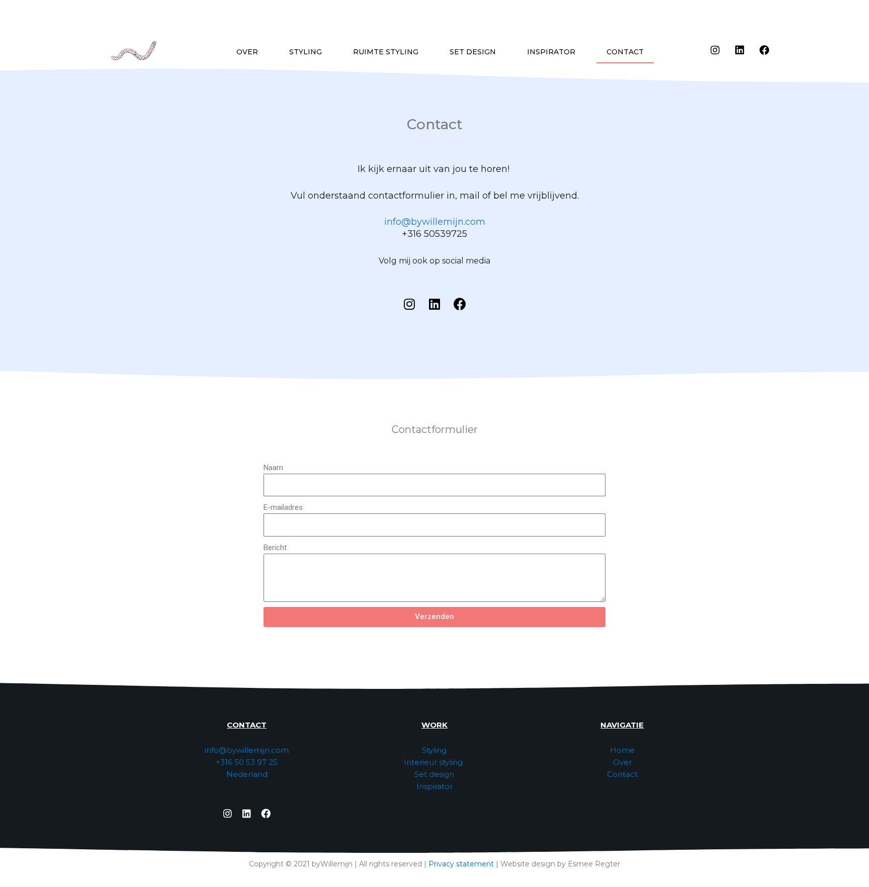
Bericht (275, 547)
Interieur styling (434, 762)
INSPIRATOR (551, 51)
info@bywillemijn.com (434, 221)
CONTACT (625, 51)
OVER (247, 51)
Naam (273, 467)
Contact (622, 774)
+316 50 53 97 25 (247, 762)
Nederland (247, 774)
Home (622, 750)
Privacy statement (461, 863)
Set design (434, 774)
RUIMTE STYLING (385, 51)
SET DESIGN (473, 51)
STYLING (305, 51)
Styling (434, 750)
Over (622, 762)
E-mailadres (283, 507)
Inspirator (434, 786)
